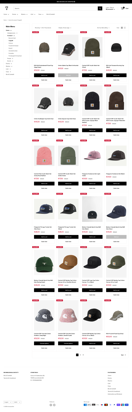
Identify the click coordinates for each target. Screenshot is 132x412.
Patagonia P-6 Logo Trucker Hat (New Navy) (43, 228)
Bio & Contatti (51, 14)
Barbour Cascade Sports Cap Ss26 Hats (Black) (91, 228)
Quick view (44, 80)
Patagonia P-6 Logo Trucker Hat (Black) (67, 228)
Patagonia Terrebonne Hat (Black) (115, 174)
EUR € (15, 402)
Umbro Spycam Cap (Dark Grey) (67, 118)
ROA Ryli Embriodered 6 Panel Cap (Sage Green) (43, 66)
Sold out (68, 75)
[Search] (100, 8)
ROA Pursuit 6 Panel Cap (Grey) (114, 333)
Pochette (11, 53)
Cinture (11, 43)
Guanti (10, 48)
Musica (23, 14)
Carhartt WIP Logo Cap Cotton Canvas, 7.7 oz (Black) (90, 281)
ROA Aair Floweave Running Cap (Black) (115, 66)
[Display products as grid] (122, 28)
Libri (32, 14)
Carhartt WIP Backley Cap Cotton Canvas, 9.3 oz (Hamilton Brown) (67, 281)
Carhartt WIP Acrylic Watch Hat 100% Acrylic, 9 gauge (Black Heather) (90, 120)
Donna (14, 14)
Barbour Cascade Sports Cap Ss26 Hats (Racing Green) (43, 281)
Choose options (44, 343)
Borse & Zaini (12, 38)
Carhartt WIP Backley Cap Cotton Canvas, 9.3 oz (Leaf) (115, 281)
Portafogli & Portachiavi (15, 56)
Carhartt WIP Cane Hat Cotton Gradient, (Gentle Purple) (66, 334)
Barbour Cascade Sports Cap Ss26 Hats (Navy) (115, 228)
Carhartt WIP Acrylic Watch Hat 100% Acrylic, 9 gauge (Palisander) (115, 119)
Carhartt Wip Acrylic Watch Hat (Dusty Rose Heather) (42, 174)
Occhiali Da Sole (13, 51)
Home (5, 20)
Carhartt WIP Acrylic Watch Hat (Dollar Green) (66, 174)
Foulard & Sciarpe (13, 45)
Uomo (5, 14)
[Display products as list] (125, 28)
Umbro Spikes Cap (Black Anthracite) (68, 65)
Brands (9, 61)
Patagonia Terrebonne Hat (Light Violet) (91, 174)
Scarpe (9, 58)
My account (109, 9)
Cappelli (11, 40)
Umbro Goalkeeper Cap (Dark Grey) (44, 118)
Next (122, 355)
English (6, 402)
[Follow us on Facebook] (51, 405)
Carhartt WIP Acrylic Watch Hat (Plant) (90, 66)
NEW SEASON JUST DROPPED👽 (66, 1)
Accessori (10, 35)
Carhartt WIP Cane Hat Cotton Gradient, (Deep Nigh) (42, 334)
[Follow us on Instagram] (54, 405)
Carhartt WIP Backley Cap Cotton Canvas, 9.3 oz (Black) (91, 334)
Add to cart (44, 75)
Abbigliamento (11, 33)
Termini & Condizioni (10, 378)
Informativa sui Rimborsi (115, 394)
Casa (39, 14)
